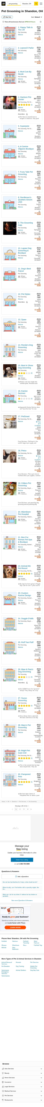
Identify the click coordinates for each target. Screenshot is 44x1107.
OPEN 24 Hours (30, 22)
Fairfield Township (26, 942)
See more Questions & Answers (22, 900)
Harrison (15, 941)
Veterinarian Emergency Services (5, 972)
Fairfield (4, 941)
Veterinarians (6, 976)
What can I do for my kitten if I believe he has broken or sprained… (20, 895)
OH (8, 801)
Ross (25, 945)
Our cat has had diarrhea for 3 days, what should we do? (20, 882)
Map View (8, 17)
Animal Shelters (21, 970)
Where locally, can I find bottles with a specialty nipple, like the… (21, 888)
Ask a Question (23, 876)
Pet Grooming (22, 32)
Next (31, 809)
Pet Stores (30, 102)
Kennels (29, 544)
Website (20, 34)
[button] (41, 4)
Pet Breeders (6, 966)
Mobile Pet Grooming (33, 967)
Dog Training (20, 966)
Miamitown (15, 945)
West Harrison (36, 942)
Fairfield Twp (38, 945)
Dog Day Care (34, 970)
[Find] (36, 3)
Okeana (4, 945)
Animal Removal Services (7, 963)
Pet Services (31, 453)
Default (37, 17)
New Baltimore (15, 948)
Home (3, 801)
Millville (4, 947)
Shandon (14, 801)
